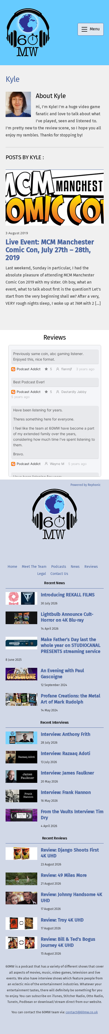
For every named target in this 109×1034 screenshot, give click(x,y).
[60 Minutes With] (28, 55)
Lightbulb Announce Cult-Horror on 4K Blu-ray (67, 617)
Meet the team (34, 567)
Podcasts (58, 567)
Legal (41, 574)
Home (12, 567)
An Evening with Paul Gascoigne (62, 673)
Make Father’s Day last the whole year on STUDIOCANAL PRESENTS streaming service (70, 645)
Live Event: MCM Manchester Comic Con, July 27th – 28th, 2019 (50, 250)
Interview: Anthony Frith (65, 734)
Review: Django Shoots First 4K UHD (70, 853)
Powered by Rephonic (85, 485)
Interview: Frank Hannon (66, 792)
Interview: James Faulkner (67, 773)
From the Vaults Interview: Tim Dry (72, 814)
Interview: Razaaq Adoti (65, 753)
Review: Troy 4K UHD (62, 920)
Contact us (59, 574)
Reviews (91, 567)
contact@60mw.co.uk (82, 1012)
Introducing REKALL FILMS (68, 595)
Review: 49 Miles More (64, 875)
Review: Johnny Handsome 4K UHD (71, 897)
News (75, 567)
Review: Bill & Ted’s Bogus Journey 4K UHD (68, 942)
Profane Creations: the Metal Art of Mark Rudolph (70, 698)
